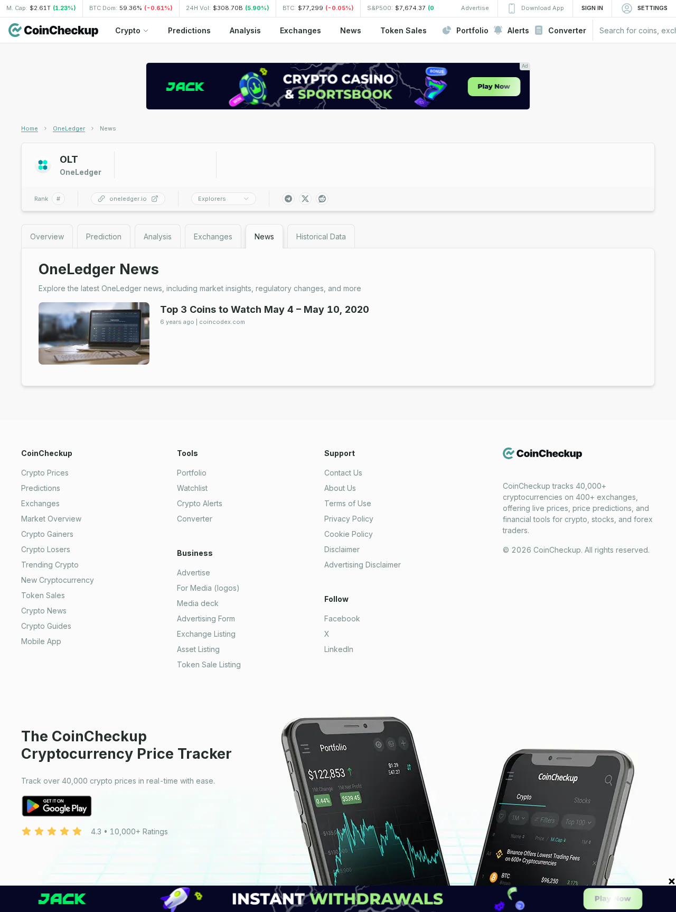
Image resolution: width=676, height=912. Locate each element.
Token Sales (43, 595)
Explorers (212, 198)
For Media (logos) (208, 587)
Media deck (198, 603)
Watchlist (192, 487)
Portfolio (191, 472)
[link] (108, 128)
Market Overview (51, 518)
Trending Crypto (50, 564)
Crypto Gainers (47, 533)
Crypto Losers (45, 549)
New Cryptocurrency (57, 579)
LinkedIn (338, 649)
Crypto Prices (45, 472)
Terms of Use (347, 503)
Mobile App (41, 641)
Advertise (193, 572)
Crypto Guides (46, 625)
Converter (194, 518)
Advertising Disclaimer (362, 564)
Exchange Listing (206, 633)
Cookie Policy (348, 533)
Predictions (40, 487)
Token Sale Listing (209, 664)
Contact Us (343, 472)
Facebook (342, 618)
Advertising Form (206, 618)
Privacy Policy (348, 518)
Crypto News (44, 610)
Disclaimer (342, 549)
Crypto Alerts (199, 503)
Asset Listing (198, 649)
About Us (340, 487)
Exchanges (40, 503)
